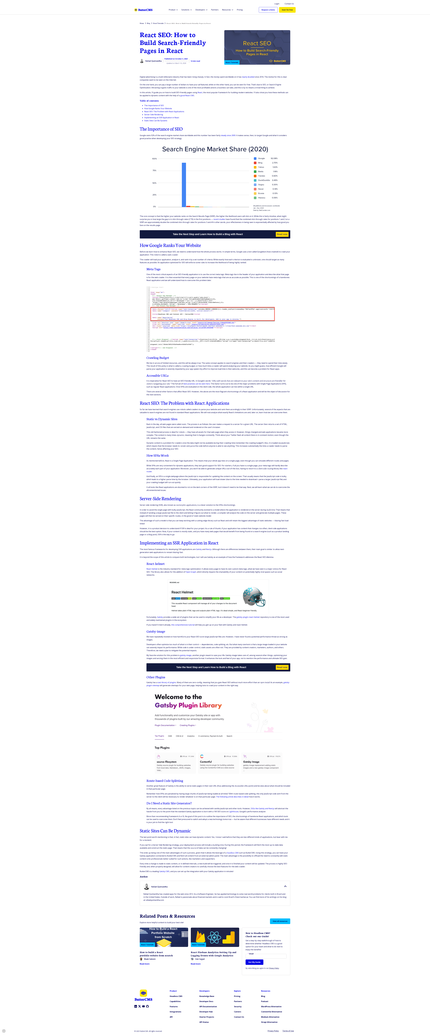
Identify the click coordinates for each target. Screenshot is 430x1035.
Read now (282, 234)
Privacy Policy (274, 968)
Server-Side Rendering (153, 114)
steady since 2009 (228, 135)
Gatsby (160, 617)
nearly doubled (248, 77)
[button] (4, 1031)
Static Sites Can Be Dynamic (155, 120)
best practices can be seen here (196, 384)
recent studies (219, 219)
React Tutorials (232, 62)
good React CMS (187, 95)
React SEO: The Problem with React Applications (164, 111)
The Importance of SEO (154, 105)
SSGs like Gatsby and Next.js (262, 808)
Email (251, 954)
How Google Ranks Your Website (158, 108)
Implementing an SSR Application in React (161, 117)
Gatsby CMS (164, 871)
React (200, 92)
